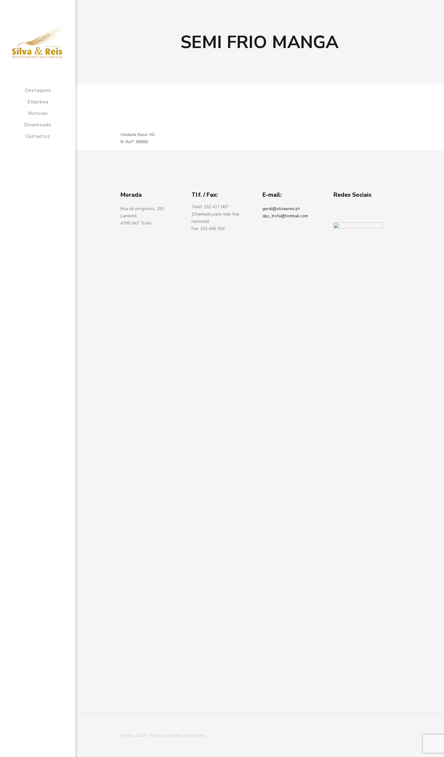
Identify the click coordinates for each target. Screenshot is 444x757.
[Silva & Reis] (38, 42)
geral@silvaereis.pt (281, 209)
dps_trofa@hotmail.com (285, 216)
